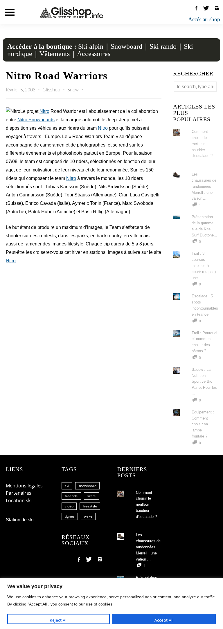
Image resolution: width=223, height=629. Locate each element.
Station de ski (20, 519)
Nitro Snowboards (36, 119)
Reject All (59, 620)
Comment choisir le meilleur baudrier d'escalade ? (202, 143)
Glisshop (52, 89)
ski (67, 485)
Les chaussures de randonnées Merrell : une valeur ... (204, 186)
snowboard (87, 485)
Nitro (44, 111)
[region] (111, 603)
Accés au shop (204, 19)
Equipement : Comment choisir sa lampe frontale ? (203, 424)
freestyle (90, 506)
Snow (73, 89)
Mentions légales (24, 485)
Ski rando (163, 46)
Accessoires (93, 53)
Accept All (164, 620)
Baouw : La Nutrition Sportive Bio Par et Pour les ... (204, 381)
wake (88, 516)
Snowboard (126, 46)
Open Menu (10, 12)
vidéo (69, 506)
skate (91, 496)
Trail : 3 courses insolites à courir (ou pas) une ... (204, 265)
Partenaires (18, 493)
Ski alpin (90, 46)
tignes (70, 516)
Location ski (19, 500)
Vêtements (54, 53)
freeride (71, 496)
